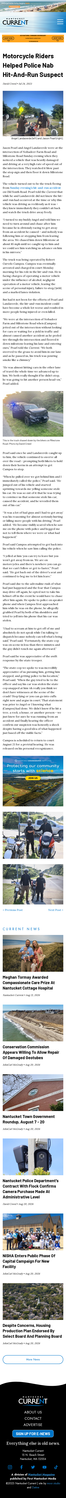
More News (33, 1359)
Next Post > (55, 910)
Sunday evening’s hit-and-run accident (35, 187)
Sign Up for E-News (33, 1433)
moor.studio (53, 1483)
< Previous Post (13, 910)
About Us (33, 1412)
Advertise (33, 1424)
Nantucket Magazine (41, 1474)
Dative (35, 1487)
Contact (33, 1418)
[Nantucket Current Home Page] (15, 22)
